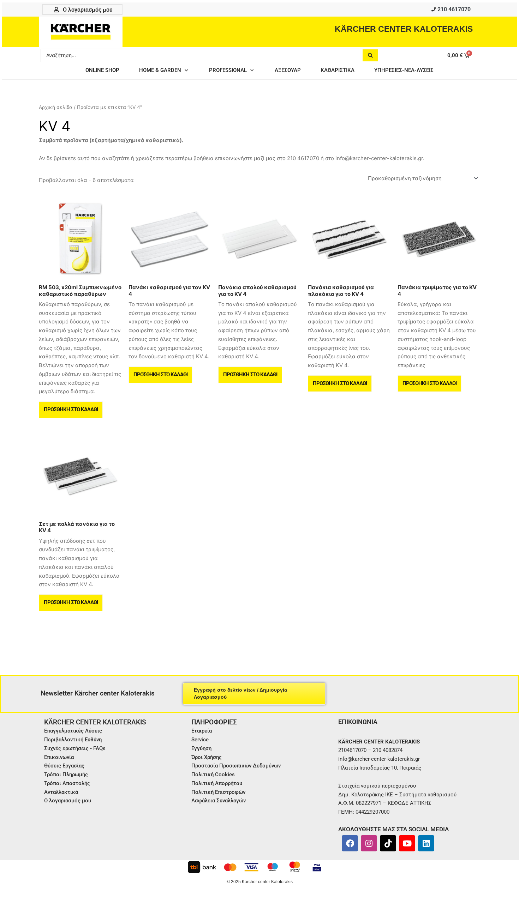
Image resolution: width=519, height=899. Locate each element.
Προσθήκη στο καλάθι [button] (71, 409)
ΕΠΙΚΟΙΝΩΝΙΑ (357, 721)
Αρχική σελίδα (55, 107)
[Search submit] (370, 55)
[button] (164, 70)
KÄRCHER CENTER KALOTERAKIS (404, 29)
